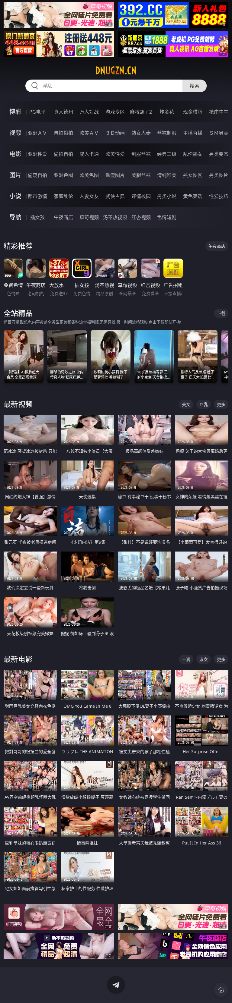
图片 (15, 175)
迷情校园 (141, 196)
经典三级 (166, 154)
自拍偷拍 (63, 133)
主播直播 (192, 133)
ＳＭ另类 (218, 133)
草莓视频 (89, 217)
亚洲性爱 (37, 154)
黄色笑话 (192, 196)
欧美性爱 (115, 154)
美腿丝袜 (141, 175)
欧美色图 (89, 175)
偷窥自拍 (37, 175)
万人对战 (89, 111)
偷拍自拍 (63, 154)
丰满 (186, 659)
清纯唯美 (166, 175)
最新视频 (18, 404)
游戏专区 (115, 111)
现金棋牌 (192, 111)
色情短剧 (166, 217)
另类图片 (218, 175)
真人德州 (63, 111)
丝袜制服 (166, 133)
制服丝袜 (141, 154)
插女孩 (37, 217)
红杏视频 (141, 217)
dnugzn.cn (116, 70)
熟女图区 (192, 175)
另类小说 (166, 196)
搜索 (194, 86)
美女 (186, 404)
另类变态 (218, 154)
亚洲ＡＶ (37, 133)
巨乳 (203, 404)
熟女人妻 (141, 133)
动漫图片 (115, 175)
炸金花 (167, 111)
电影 (15, 154)
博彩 (15, 112)
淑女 (203, 659)
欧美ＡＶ (89, 133)
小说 (15, 196)
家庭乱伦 (63, 196)
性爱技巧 (218, 196)
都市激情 (37, 196)
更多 (221, 404)
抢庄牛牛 (218, 111)
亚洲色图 (63, 175)
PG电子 (37, 111)
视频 (15, 133)
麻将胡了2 (141, 111)
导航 (15, 217)
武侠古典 (115, 196)
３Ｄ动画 (115, 133)
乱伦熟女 (192, 154)
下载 (221, 313)
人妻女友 (89, 196)
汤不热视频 (115, 217)
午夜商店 (63, 217)
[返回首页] (221, 990)
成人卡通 (89, 154)
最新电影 (18, 659)
